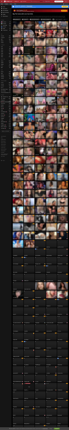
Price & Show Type (35, 19)
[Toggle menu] (1, 1)
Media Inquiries (3, 144)
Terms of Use (3, 147)
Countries (25, 19)
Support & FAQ (3, 139)
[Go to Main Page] (8, 1)
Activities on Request (46, 19)
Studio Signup (3, 150)
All (53, 19)
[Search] (43, 1)
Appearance (17, 19)
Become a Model (3, 149)
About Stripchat (3, 136)
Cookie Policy (45, 428)
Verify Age (65, 6)
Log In (66, 1)
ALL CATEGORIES (6, 131)
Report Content (3, 142)
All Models (2, 152)
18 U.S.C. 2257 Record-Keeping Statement (4, 154)
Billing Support (3, 141)
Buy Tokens (3, 156)
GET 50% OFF (64, 10)
